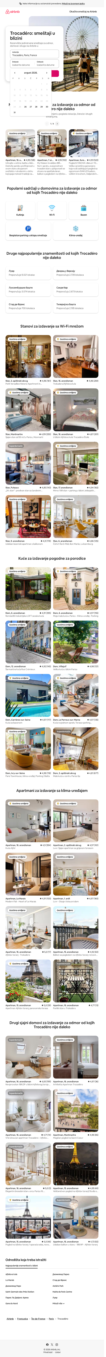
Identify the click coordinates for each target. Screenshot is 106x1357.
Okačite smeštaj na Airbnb (83, 11)
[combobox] (34, 55)
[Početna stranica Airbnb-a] (13, 11)
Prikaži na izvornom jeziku (73, 3)
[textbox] (22, 65)
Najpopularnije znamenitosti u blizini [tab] (22, 1265)
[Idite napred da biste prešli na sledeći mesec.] (46, 73)
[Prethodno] (47, 124)
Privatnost (48, 1352)
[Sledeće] (57, 124)
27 (31, 107)
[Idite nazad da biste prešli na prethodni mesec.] (15, 73)
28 (36, 107)
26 (25, 107)
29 (41, 107)
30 (47, 107)
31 (15, 112)
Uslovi (57, 1352)
